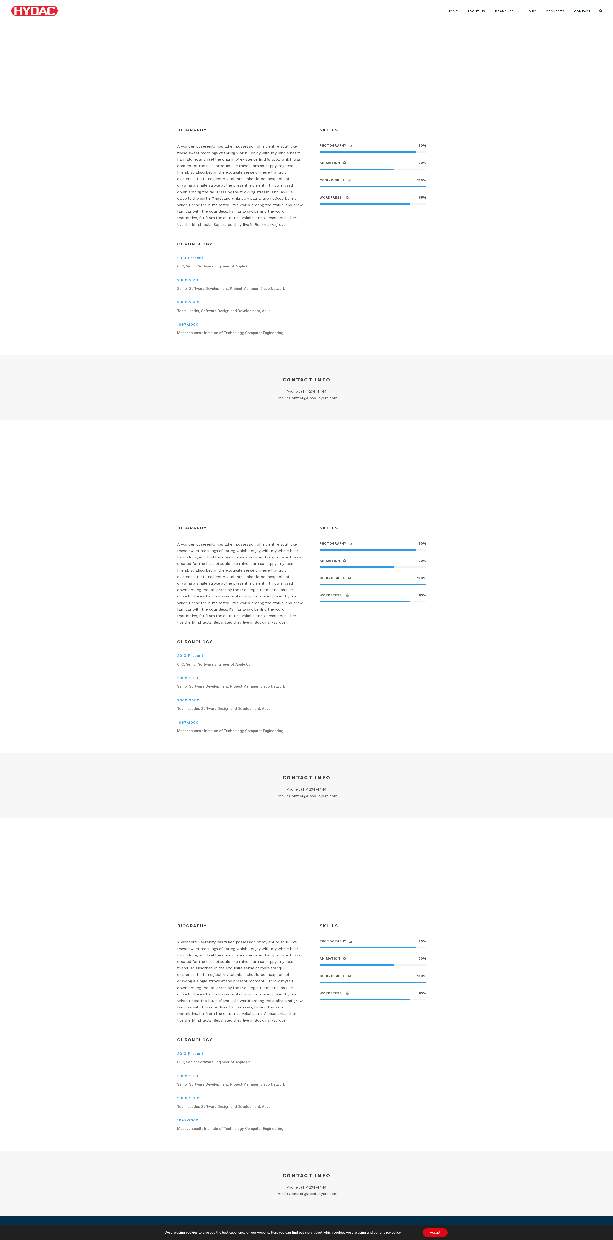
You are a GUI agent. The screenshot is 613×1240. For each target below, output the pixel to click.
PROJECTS (555, 11)
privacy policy (390, 1232)
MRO (533, 11)
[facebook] (275, 87)
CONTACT (582, 11)
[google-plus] (283, 87)
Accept (435, 1232)
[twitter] (301, 87)
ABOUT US (476, 11)
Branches (504, 11)
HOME (453, 11)
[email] (268, 87)
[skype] (293, 87)
